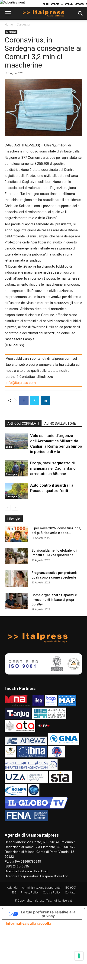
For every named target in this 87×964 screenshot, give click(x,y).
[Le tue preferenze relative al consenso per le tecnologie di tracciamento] (78, 955)
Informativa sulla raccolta (28, 923)
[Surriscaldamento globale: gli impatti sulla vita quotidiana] (16, 556)
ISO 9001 (71, 888)
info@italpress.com (21, 383)
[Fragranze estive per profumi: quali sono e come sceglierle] (16, 578)
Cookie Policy (52, 892)
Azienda (12, 888)
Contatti (70, 892)
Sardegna (23, 24)
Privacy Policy (30, 892)
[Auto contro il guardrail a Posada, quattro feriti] (16, 491)
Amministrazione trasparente (41, 888)
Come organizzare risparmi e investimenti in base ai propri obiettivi (54, 599)
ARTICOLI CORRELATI (23, 423)
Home (9, 24)
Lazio (9, 447)
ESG (14, 892)
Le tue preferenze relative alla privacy (48, 914)
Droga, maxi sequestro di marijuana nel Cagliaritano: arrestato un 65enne (53, 468)
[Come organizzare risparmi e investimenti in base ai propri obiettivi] (16, 601)
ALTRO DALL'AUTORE (60, 423)
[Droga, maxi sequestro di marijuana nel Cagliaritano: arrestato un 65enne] (16, 468)
